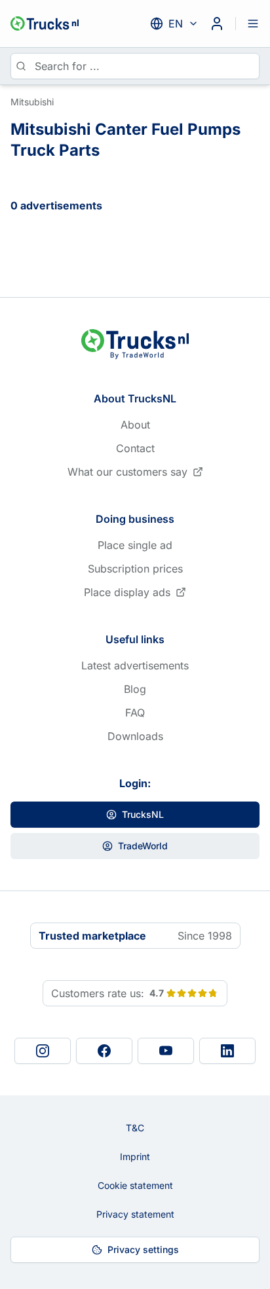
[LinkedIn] (227, 1051)
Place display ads (127, 592)
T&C (135, 1127)
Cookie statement (135, 1185)
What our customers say (127, 471)
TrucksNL (143, 814)
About (135, 424)
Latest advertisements (135, 665)
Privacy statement (135, 1214)
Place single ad (135, 545)
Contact (135, 448)
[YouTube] (166, 1051)
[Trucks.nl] (44, 23)
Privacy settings (143, 1249)
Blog (135, 689)
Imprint (135, 1156)
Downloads (135, 736)
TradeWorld (143, 845)
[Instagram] (42, 1051)
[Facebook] (104, 1051)
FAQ (135, 712)
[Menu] (253, 23)
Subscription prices (135, 568)
